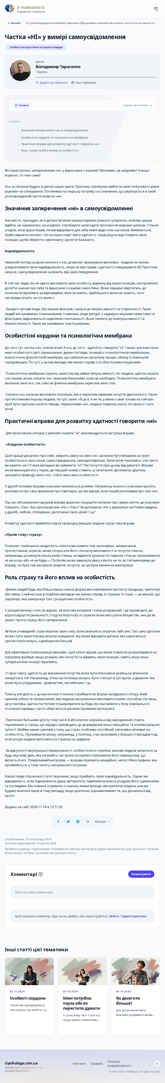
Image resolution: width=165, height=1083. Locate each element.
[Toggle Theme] (157, 1064)
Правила (97, 1063)
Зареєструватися (134, 916)
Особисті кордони (27, 998)
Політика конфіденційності (119, 1063)
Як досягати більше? (128, 1000)
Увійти (114, 916)
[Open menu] (155, 8)
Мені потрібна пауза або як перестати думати (81, 1003)
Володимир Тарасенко (58, 66)
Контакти (79, 1063)
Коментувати (141, 874)
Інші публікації (85, 82)
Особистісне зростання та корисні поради (36, 47)
